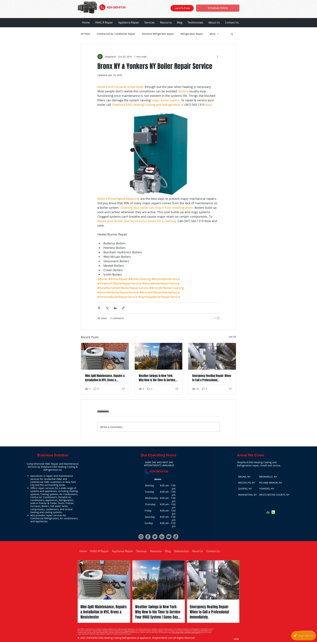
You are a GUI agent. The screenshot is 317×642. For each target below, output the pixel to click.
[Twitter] (155, 536)
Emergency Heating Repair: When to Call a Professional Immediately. (211, 378)
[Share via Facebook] (99, 308)
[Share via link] (123, 308)
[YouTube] (168, 536)
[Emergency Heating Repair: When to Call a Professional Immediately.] (212, 356)
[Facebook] (148, 536)
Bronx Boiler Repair (178, 632)
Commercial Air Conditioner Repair (116, 33)
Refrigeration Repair (192, 33)
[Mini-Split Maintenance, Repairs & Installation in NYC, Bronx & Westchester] (105, 356)
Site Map (236, 639)
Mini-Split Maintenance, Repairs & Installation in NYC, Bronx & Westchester (105, 378)
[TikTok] (175, 536)
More (212, 33)
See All (232, 336)
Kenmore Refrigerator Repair (158, 33)
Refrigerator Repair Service (192, 632)
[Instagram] (141, 536)
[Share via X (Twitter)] (107, 308)
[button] (104, 22)
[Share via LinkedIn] (115, 308)
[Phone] (147, 471)
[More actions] (218, 56)
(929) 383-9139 (129, 631)
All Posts (85, 33)
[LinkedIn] (161, 536)
